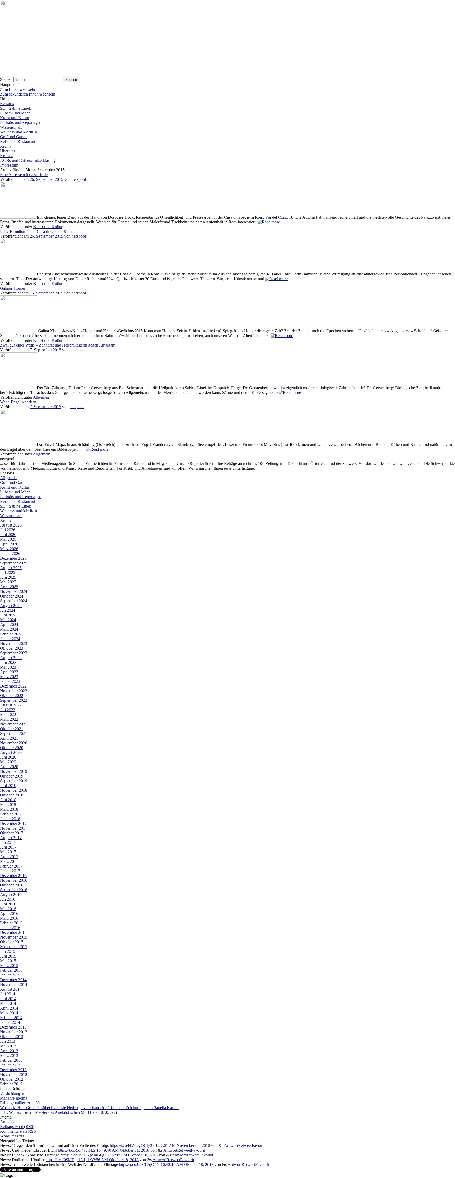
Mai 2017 (8, 852)
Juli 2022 (7, 710)
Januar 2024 (10, 638)
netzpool (79, 179)
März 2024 (9, 629)
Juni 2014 (8, 998)
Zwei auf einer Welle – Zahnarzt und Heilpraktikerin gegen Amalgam (57, 345)
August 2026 (11, 525)
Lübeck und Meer (15, 113)
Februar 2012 (11, 1084)
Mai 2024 (8, 620)
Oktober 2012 (11, 1079)
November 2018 (13, 790)
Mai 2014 (8, 1003)
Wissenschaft (11, 127)
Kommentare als (18, 1131)
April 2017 (9, 856)
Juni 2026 (8, 534)
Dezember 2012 (13, 1069)
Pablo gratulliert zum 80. (20, 1103)
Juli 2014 (7, 994)
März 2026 (9, 549)
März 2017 (9, 861)
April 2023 (9, 672)
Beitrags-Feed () (17, 1126)
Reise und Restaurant (17, 141)
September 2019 (13, 781)
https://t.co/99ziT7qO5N (139, 1164)
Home (5, 99)
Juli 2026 (7, 530)
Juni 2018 (8, 800)
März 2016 (9, 918)
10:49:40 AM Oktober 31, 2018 (122, 1150)
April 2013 (9, 1051)
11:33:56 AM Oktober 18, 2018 (112, 1159)
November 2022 (13, 691)
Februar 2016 (11, 923)
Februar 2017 (11, 866)
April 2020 (9, 766)
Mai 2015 (8, 961)
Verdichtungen (12, 1093)
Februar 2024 (11, 634)
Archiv (6, 146)
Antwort (231, 1145)
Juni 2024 (8, 615)
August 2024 (11, 605)
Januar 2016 (10, 927)
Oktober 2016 (11, 885)
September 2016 (13, 890)
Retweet (245, 1145)
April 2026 (9, 544)
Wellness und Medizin (18, 132)
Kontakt (6, 155)
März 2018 (9, 809)
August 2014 (11, 989)
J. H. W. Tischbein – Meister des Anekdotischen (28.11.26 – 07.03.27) (58, 1112)
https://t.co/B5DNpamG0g (82, 1155)
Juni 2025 (8, 577)
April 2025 (9, 586)
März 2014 (9, 1013)
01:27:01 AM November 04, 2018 (181, 1145)
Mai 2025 (8, 582)
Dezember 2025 (13, 558)
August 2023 (11, 657)
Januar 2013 (10, 1065)
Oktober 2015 (11, 942)
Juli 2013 (7, 1041)
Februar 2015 (11, 970)
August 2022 (11, 705)
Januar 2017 (10, 871)
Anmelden (8, 1122)
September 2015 (13, 946)
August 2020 (11, 752)
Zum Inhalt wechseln (17, 89)
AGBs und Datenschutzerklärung (28, 160)
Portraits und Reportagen (20, 122)
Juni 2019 (8, 785)
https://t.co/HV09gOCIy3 (131, 1145)
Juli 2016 (7, 899)
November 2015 (13, 937)
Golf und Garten (13, 136)
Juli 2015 (7, 951)
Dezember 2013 (13, 1027)
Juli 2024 (7, 610)
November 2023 (13, 643)
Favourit (259, 1145)
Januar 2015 (10, 975)
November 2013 (13, 1032)
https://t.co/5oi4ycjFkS (76, 1150)
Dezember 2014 (13, 980)
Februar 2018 (11, 814)
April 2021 (9, 738)
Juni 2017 (8, 847)
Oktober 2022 (11, 695)
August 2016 (11, 894)
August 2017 (11, 837)
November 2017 (13, 828)
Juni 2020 (8, 757)
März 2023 (9, 676)
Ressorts (7, 103)
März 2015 (9, 965)
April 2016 (9, 913)
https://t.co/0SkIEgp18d (65, 1159)
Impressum (9, 165)
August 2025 (11, 567)
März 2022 (9, 719)
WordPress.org (12, 1136)
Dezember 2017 (13, 823)
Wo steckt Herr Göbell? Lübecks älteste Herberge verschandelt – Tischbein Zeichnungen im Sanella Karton (89, 1107)
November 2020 (13, 743)
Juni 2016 (8, 904)
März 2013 (9, 1055)
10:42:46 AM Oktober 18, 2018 (187, 1164)
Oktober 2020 (11, 747)
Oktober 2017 (11, 833)
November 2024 (13, 591)
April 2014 (9, 1008)
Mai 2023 (8, 667)
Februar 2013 (11, 1060)
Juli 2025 (7, 572)
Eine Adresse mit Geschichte (24, 174)
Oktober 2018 (11, 795)
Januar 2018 (10, 818)
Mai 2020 (8, 762)
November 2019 (13, 771)
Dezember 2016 (13, 875)
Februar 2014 (11, 1017)
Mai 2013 (8, 1046)
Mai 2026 (8, 539)
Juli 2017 (7, 842)
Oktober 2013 (11, 1036)
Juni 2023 (8, 662)
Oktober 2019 (11, 776)
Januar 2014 (10, 1022)
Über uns (7, 151)
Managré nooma (13, 1098)
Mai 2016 (8, 908)
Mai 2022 (8, 714)
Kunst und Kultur (14, 118)
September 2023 (13, 653)
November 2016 (13, 880)
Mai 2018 (8, 804)
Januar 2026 (10, 553)
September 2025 (13, 563)
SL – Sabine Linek (15, 108)
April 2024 (9, 624)
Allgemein (41, 397)
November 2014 (13, 984)
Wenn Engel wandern (18, 402)
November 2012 (13, 1074)
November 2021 (13, 724)
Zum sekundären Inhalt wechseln (27, 94)
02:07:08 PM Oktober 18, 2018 (131, 1155)
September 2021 (13, 733)
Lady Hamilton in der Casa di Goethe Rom (36, 231)
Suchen (6, 79)
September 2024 (13, 601)
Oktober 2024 (11, 596)
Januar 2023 (10, 681)
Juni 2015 (8, 956)
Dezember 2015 (13, 932)
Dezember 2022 (13, 686)
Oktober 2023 (11, 648)
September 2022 (13, 700)
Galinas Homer (12, 288)
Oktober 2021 (11, 728)
